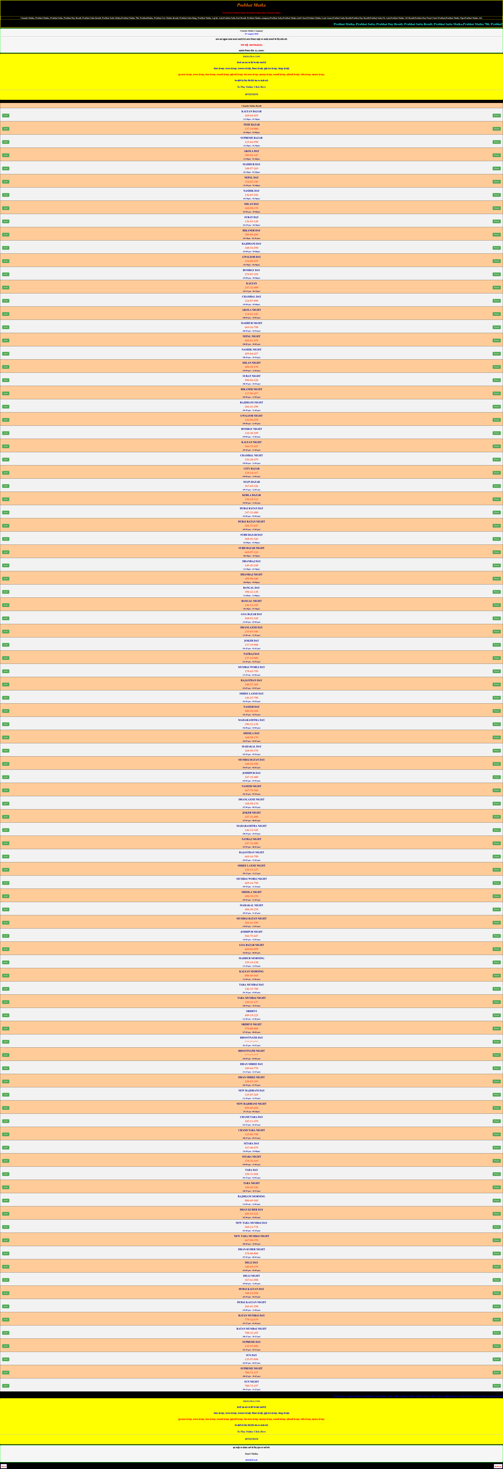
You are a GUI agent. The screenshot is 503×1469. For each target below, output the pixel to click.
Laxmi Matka (258, 1396)
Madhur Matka (313, 1396)
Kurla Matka (283, 1396)
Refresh (498, 1466)
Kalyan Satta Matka (447, 1396)
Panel (496, 116)
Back (3, 1466)
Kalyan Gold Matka (408, 1396)
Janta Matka (271, 1396)
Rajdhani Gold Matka (388, 1396)
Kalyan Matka (371, 1396)
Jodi (6, 116)
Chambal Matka (297, 1396)
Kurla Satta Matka (465, 1396)
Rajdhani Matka (341, 1396)
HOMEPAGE (251, 1459)
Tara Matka (480, 1396)
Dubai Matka (230, 1396)
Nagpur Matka (244, 1396)
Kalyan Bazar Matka (427, 1396)
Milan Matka (327, 1396)
